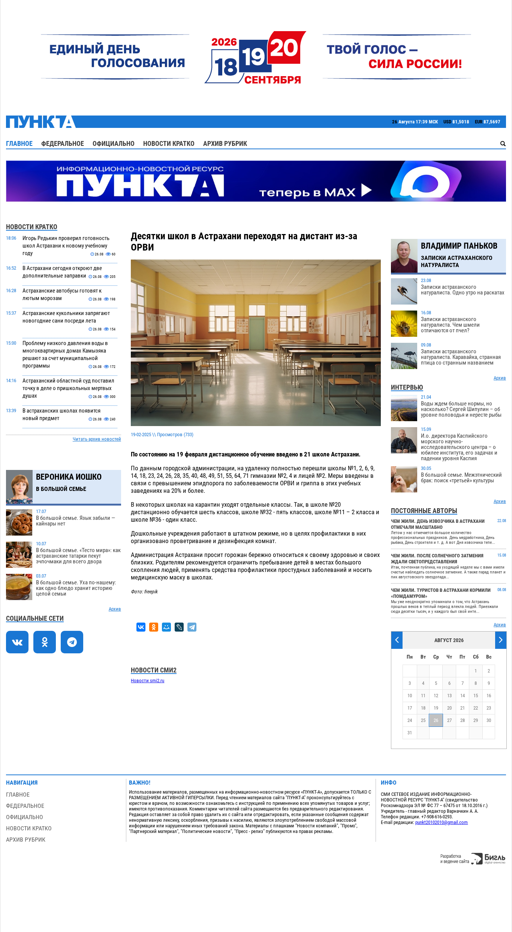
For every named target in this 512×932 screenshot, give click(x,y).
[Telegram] (191, 627)
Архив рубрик (225, 143)
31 (409, 732)
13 (449, 695)
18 (423, 708)
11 (423, 695)
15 (475, 695)
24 (409, 720)
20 (449, 708)
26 (436, 720)
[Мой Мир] (166, 627)
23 (489, 708)
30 (489, 720)
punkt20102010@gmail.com (441, 822)
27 (449, 720)
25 (423, 720)
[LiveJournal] (179, 627)
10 (409, 695)
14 (462, 695)
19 (436, 708)
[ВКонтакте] (140, 627)
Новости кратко (169, 143)
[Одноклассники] (153, 627)
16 (489, 695)
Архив (115, 609)
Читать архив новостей (97, 439)
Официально (114, 143)
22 (475, 708)
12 (436, 695)
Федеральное (62, 143)
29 (475, 720)
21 (462, 708)
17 (409, 708)
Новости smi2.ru (147, 680)
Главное (19, 143)
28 (462, 720)
